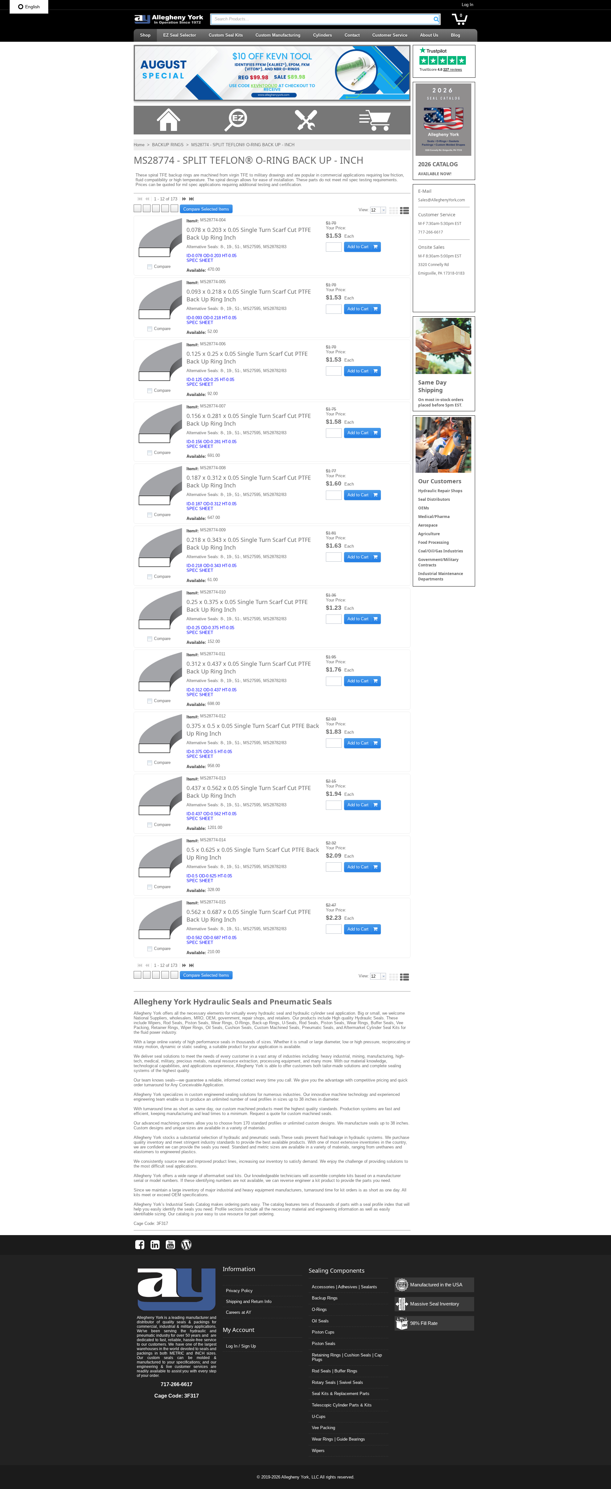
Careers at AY (238, 1312)
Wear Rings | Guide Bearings (338, 1439)
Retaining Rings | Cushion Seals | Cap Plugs (347, 1357)
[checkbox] (149, 266)
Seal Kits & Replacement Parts (340, 1393)
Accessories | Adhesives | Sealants (344, 1286)
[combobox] (325, 19)
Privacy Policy (239, 1290)
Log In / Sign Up (241, 1346)
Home (139, 144)
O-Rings (319, 1309)
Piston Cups (323, 1332)
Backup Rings (325, 1298)
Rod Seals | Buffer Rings (334, 1371)
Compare (162, 266)
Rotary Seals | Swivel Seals (337, 1382)
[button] (436, 19)
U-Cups (319, 1416)
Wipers (318, 1450)
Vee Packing (323, 1427)
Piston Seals (323, 1343)
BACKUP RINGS (168, 144)
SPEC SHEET (199, 260)
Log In (467, 4)
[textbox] (321, 19)
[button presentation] (383, 210)
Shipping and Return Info (248, 1301)
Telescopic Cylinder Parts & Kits (342, 1405)
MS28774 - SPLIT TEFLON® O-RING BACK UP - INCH (242, 144)
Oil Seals (320, 1321)
